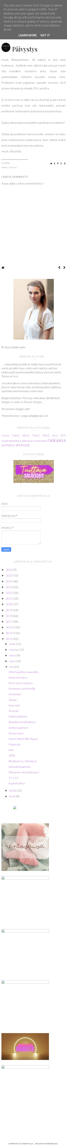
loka (12, 655)
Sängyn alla (27, 1144)
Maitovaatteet (18, 716)
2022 (9, 592)
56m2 (15, 435)
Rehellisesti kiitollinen (22, 722)
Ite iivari (14, 711)
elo (11, 666)
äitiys (13, 167)
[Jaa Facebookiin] (55, 163)
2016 (9, 627)
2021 (9, 598)
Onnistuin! (15, 694)
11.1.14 (13, 777)
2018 (9, 615)
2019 (9, 610)
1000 (12, 755)
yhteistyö (23, 445)
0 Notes (5, 163)
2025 (9, 575)
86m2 (55, 435)
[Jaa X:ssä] (51, 163)
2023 (9, 587)
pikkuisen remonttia (34, 440)
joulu (12, 643)
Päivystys (15, 744)
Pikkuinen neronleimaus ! (24, 772)
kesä (12, 796)
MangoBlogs (51, 1144)
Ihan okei (14, 705)
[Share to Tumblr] (65, 163)
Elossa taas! (16, 733)
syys (12, 661)
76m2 (35, 435)
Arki (11, 749)
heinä (13, 790)
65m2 (25, 435)
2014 (9, 638)
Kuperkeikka (17, 783)
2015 (9, 633)
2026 (9, 569)
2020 (9, 604)
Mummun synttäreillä (22, 688)
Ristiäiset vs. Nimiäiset (23, 761)
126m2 (5, 435)
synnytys (8, 445)
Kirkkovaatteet (18, 727)
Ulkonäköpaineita (20, 766)
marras (14, 649)
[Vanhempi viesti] (64, 267)
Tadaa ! (13, 699)
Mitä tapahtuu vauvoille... (24, 672)
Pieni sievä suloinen (21, 683)
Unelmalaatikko (11, 440)
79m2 (45, 435)
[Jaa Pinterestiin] (58, 163)
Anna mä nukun (18, 677)
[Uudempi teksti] (59, 267)
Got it (45, 35)
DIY (63, 435)
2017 (9, 621)
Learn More (28, 35)
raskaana (57, 440)
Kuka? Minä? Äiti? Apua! (23, 738)
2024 (9, 581)
